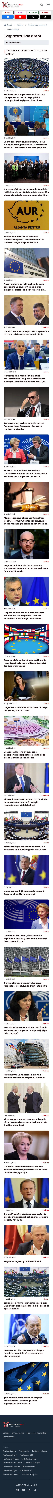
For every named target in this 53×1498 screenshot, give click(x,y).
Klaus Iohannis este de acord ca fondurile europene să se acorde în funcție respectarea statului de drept (25, 802)
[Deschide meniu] (48, 5)
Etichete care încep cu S (37, 25)
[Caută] (41, 5)
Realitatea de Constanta (11, 1467)
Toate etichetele (14, 42)
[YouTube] (20, 17)
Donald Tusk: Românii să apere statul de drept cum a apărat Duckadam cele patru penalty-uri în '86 (26, 1217)
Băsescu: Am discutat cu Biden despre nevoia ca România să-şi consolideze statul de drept (24, 1353)
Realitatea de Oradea (29, 1459)
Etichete (20, 25)
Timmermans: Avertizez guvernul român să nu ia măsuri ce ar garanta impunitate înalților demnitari (25, 1122)
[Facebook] (8, 17)
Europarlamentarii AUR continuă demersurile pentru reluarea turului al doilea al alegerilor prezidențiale (24, 239)
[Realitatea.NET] (13, 5)
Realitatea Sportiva (9, 1451)
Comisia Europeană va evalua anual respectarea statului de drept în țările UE (25, 984)
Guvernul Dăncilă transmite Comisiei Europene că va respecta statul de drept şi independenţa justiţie (26, 1169)
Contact (6, 1433)
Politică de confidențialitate (36, 1433)
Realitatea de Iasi (26, 1471)
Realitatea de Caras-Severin (12, 1463)
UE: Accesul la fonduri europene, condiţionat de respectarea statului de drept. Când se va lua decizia (24, 755)
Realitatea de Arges (10, 1471)
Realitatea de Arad (29, 1467)
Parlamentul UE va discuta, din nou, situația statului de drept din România (24, 1076)
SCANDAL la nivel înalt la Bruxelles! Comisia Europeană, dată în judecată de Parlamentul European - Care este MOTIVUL (25, 475)
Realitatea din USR (26, 1455)
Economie (45, 795)
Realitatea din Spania (29, 1475)
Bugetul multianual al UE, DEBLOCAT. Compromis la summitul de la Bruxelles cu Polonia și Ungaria (26, 568)
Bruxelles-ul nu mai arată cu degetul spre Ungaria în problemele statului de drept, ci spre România (26, 1306)
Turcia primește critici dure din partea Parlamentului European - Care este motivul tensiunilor (24, 426)
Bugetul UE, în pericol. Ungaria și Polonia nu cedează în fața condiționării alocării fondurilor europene (25, 663)
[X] (33, 17)
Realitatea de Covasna (11, 1459)
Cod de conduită (8, 1437)
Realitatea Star (24, 1451)
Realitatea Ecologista (39, 1451)
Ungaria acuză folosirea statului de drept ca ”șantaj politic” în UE (26, 709)
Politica (46, 327)
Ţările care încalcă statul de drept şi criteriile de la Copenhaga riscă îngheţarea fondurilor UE (23, 1400)
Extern (46, 843)
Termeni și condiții (17, 1433)
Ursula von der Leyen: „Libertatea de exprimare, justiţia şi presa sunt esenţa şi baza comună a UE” (25, 938)
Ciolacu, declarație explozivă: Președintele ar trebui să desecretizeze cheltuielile (26, 333)
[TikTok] (45, 17)
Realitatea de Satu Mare (11, 1475)
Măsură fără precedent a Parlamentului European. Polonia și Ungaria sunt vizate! (25, 848)
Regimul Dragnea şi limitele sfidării (22, 1261)
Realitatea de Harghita (32, 1463)
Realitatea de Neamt (10, 1455)
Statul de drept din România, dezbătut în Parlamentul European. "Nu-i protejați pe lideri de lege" (25, 1030)
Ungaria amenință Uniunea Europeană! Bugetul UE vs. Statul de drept (24, 892)
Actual (46, 91)
